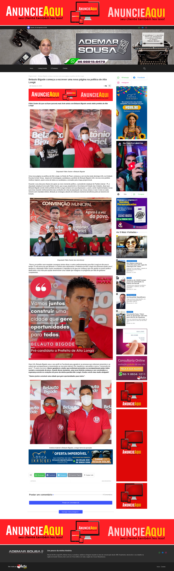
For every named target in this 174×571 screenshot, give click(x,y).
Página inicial (32, 76)
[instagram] (146, 27)
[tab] (31, 68)
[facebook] (142, 27)
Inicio (31, 68)
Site (125, 194)
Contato (65, 68)
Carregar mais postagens (70, 512)
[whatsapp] (139, 27)
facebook (141, 77)
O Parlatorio (54, 68)
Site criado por (12, 566)
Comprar (141, 194)
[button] (144, 68)
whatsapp (125, 77)
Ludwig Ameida (42, 68)
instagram (125, 82)
